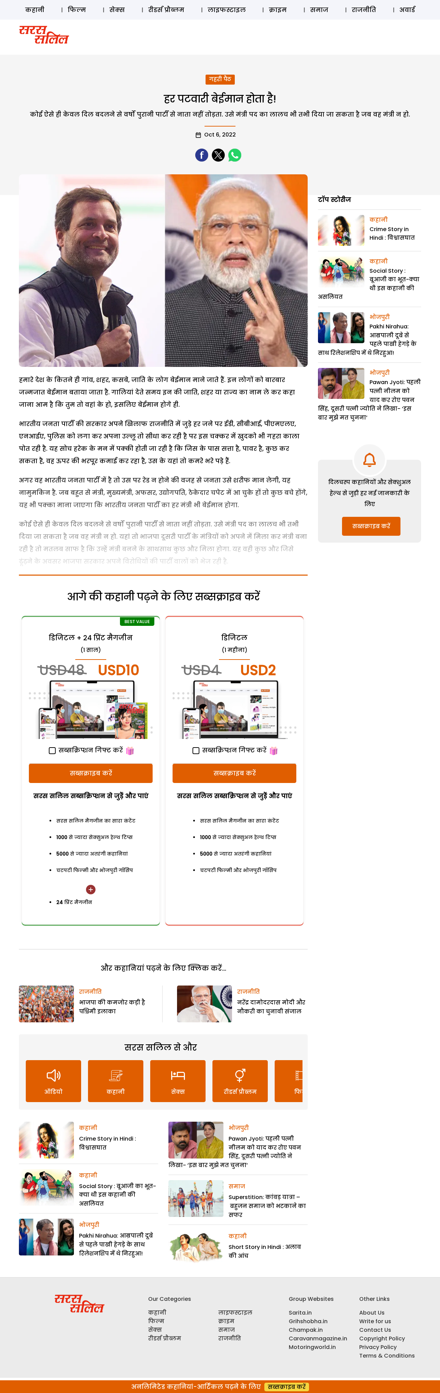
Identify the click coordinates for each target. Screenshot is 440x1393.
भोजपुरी (89, 1225)
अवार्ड (407, 10)
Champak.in (306, 1330)
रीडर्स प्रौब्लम (166, 10)
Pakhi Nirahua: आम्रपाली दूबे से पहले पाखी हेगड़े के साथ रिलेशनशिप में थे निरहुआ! (116, 1244)
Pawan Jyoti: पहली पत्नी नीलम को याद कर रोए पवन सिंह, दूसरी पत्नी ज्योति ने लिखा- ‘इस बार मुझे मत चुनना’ (369, 399)
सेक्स (117, 10)
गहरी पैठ (220, 79)
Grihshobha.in (308, 1321)
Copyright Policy (382, 1338)
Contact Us (375, 1330)
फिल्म (77, 10)
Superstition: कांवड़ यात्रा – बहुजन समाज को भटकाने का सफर (267, 1206)
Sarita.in (300, 1313)
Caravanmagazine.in (318, 1338)
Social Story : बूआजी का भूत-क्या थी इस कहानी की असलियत (117, 1195)
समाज (319, 10)
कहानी (34, 10)
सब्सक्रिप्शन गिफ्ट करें (90, 750)
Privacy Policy (378, 1347)
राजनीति (364, 10)
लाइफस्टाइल (227, 10)
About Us (372, 1313)
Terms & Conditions (387, 1356)
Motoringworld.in (312, 1347)
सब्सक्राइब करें (91, 773)
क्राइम (278, 10)
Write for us (375, 1321)
